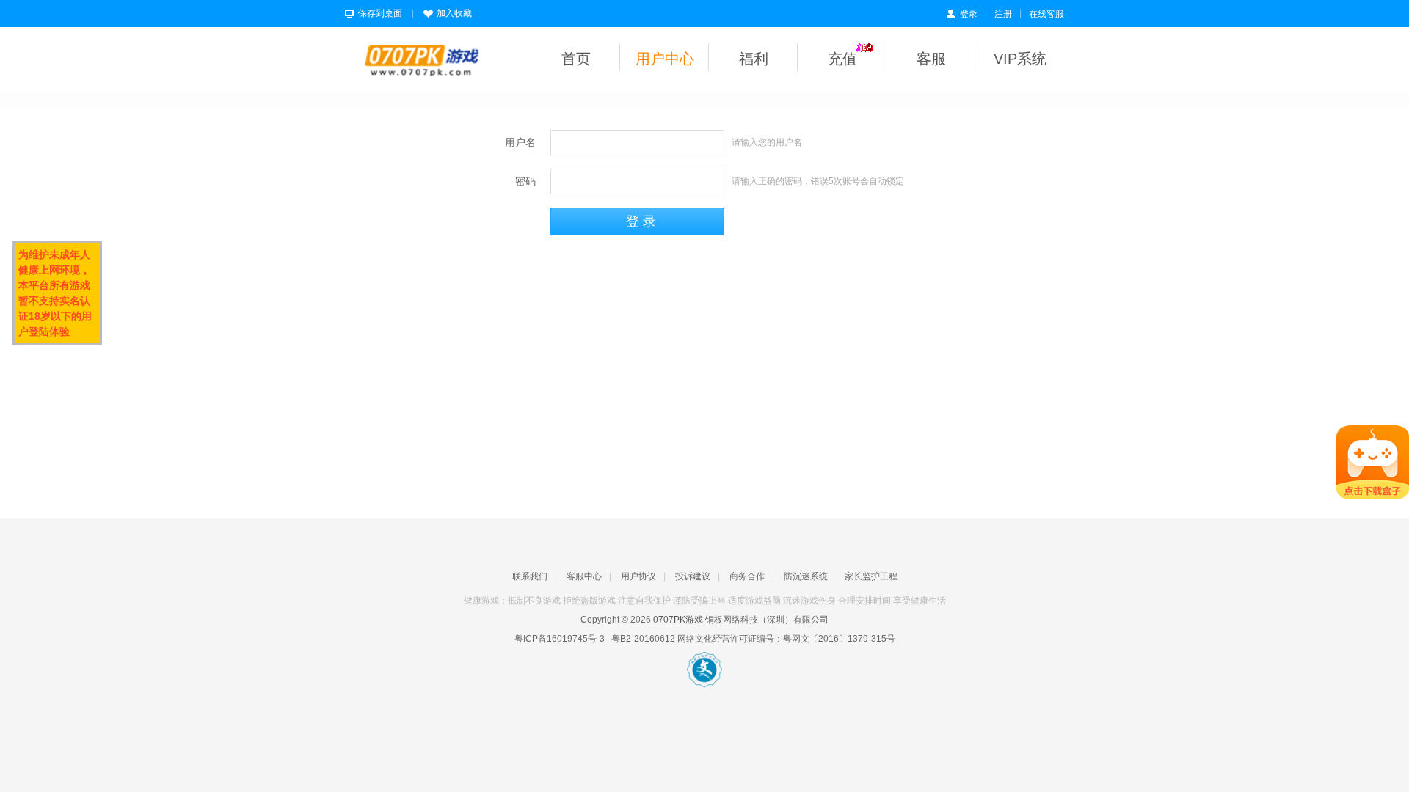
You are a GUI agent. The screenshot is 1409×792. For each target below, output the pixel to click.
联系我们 (529, 576)
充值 (842, 59)
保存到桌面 (380, 13)
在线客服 (1046, 14)
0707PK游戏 (678, 620)
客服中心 (584, 576)
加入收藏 (454, 13)
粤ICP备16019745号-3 (559, 639)
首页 (576, 59)
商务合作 (747, 576)
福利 (753, 59)
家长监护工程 (871, 576)
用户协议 (638, 576)
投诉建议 (692, 576)
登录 (968, 14)
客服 (931, 59)
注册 (1003, 14)
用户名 (520, 142)
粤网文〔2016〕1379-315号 (839, 639)
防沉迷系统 (806, 576)
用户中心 (665, 59)
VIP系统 (1020, 59)
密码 (525, 181)
